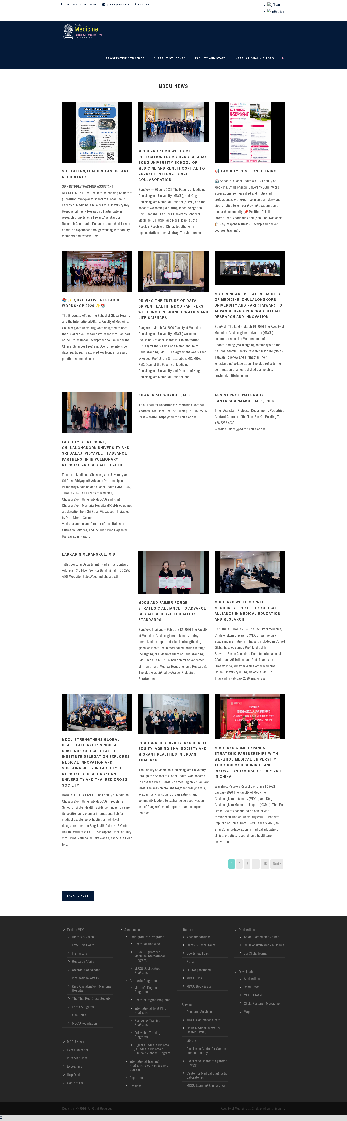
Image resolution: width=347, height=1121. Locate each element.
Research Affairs (83, 961)
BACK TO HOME (78, 895)
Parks (190, 961)
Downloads (246, 971)
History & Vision (83, 936)
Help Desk (143, 4)
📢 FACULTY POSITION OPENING (246, 171)
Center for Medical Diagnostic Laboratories (207, 1075)
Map (247, 1011)
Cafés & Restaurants (201, 945)
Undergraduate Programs (146, 936)
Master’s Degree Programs (145, 989)
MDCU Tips (194, 978)
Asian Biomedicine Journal (262, 936)
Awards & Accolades (86, 969)
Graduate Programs (143, 980)
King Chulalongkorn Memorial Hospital (91, 988)
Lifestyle (187, 929)
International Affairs (85, 978)
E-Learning (74, 1066)
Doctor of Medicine (147, 943)
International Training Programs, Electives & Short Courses (148, 1065)
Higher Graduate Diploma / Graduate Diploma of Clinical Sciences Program (152, 1049)
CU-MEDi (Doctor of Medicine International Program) (149, 956)
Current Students (170, 58)
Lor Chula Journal (255, 953)
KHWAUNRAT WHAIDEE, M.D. (164, 395)
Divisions (135, 1085)
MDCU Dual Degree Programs (147, 970)
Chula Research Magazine (262, 1003)
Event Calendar (77, 1049)
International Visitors (254, 58)
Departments (138, 1077)
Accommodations (199, 936)
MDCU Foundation (84, 1023)
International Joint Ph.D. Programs (150, 1010)
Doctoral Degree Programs (152, 1000)
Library (191, 1040)
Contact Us (75, 1082)
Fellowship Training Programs (147, 1034)
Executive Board (83, 945)
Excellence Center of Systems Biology (207, 1062)
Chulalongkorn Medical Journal (264, 945)
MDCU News (75, 1041)
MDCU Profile (253, 995)
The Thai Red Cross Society (91, 998)
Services (187, 1004)
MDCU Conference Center (204, 1019)
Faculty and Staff (210, 58)
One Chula (79, 1015)
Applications (252, 978)
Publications (247, 929)
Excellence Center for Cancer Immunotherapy (206, 1050)
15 (265, 863)
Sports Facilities (198, 953)
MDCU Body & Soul (199, 986)
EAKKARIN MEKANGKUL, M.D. (89, 554)
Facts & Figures (83, 1006)
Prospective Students (125, 58)
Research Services (199, 1011)
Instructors (79, 953)
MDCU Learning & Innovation (206, 1085)
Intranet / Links (77, 1058)
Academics (132, 929)
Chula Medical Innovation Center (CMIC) (204, 1030)
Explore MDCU (76, 929)
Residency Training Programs (147, 1022)
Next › (277, 863)
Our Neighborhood (199, 969)
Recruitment (252, 986)
